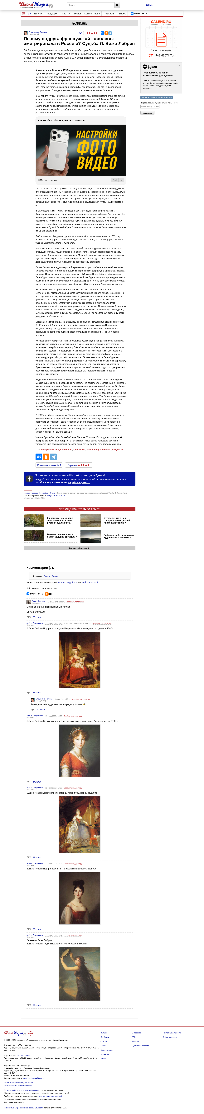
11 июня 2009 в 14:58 (56, 602)
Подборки (52, 13)
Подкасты (109, 13)
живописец (92, 449)
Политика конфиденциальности (18, 1082)
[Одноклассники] (106, 33)
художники (79, 449)
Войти (151, 5)
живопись (105, 449)
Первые (47, 576)
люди (58, 449)
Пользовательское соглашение (18, 1085)
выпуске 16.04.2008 (56, 495)
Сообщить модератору (75, 602)
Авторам (135, 1041)
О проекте (136, 1033)
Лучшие (55, 576)
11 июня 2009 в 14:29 (53, 716)
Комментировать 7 (49, 465)
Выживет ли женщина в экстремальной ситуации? (62, 535)
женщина (67, 449)
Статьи (66, 13)
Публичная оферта (140, 1046)
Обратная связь (170, 1037)
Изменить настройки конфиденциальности (23, 1108)
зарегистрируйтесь (67, 582)
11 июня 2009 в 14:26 (53, 788)
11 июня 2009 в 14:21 (53, 936)
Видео (122, 13)
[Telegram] (110, 33)
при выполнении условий (50, 1096)
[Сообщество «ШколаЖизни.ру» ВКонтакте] (139, 13)
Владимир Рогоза (44, 699)
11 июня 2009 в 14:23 (53, 864)
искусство (118, 449)
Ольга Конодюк (39, 601)
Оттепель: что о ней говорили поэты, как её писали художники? (117, 520)
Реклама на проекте (172, 1033)
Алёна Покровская (35, 623)
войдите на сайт (90, 582)
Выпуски (38, 13)
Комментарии (92, 13)
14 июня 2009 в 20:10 (62, 699)
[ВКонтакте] (102, 33)
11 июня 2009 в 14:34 (53, 623)
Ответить (37, 617)
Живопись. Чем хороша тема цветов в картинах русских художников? (60, 520)
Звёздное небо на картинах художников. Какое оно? (119, 536)
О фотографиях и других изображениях (22, 1090)
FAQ (134, 1037)
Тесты (77, 13)
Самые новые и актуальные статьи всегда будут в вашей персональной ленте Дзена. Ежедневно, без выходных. (160, 84)
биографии (47, 449)
